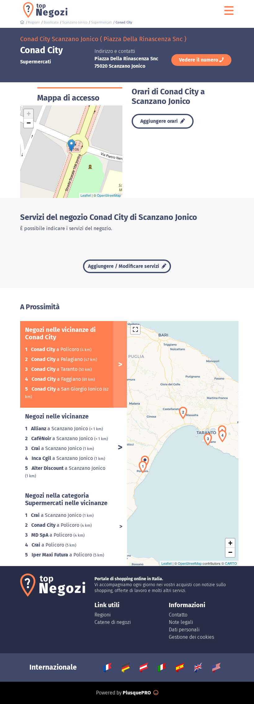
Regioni (102, 615)
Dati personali (184, 630)
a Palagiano (57, 359)
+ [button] (29, 114)
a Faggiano (57, 379)
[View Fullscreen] (135, 329)
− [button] (29, 123)
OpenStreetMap (109, 195)
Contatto (178, 615)
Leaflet (86, 195)
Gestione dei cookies (191, 637)
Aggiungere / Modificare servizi (124, 266)
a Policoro (55, 349)
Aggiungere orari (159, 121)
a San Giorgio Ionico (67, 389)
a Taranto (55, 369)
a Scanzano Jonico (60, 428)
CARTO (231, 563)
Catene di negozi (112, 622)
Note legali (181, 622)
